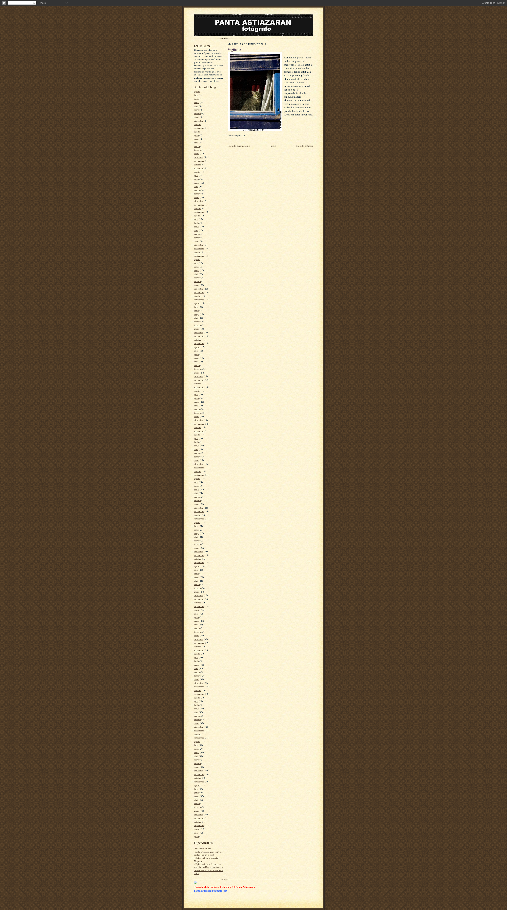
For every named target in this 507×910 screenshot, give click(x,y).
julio (196, 94)
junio (196, 98)
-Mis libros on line (202, 848)
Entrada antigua (304, 146)
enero (196, 116)
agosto (197, 91)
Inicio (273, 146)
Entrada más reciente (239, 146)
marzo (197, 109)
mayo (196, 102)
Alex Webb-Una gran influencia (208, 867)
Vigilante (234, 49)
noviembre (199, 160)
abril (196, 106)
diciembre (198, 120)
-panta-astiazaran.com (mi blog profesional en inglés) (208, 853)
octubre (197, 124)
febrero (197, 113)
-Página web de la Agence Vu (207, 863)
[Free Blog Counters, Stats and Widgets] (195, 883)
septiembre (199, 127)
